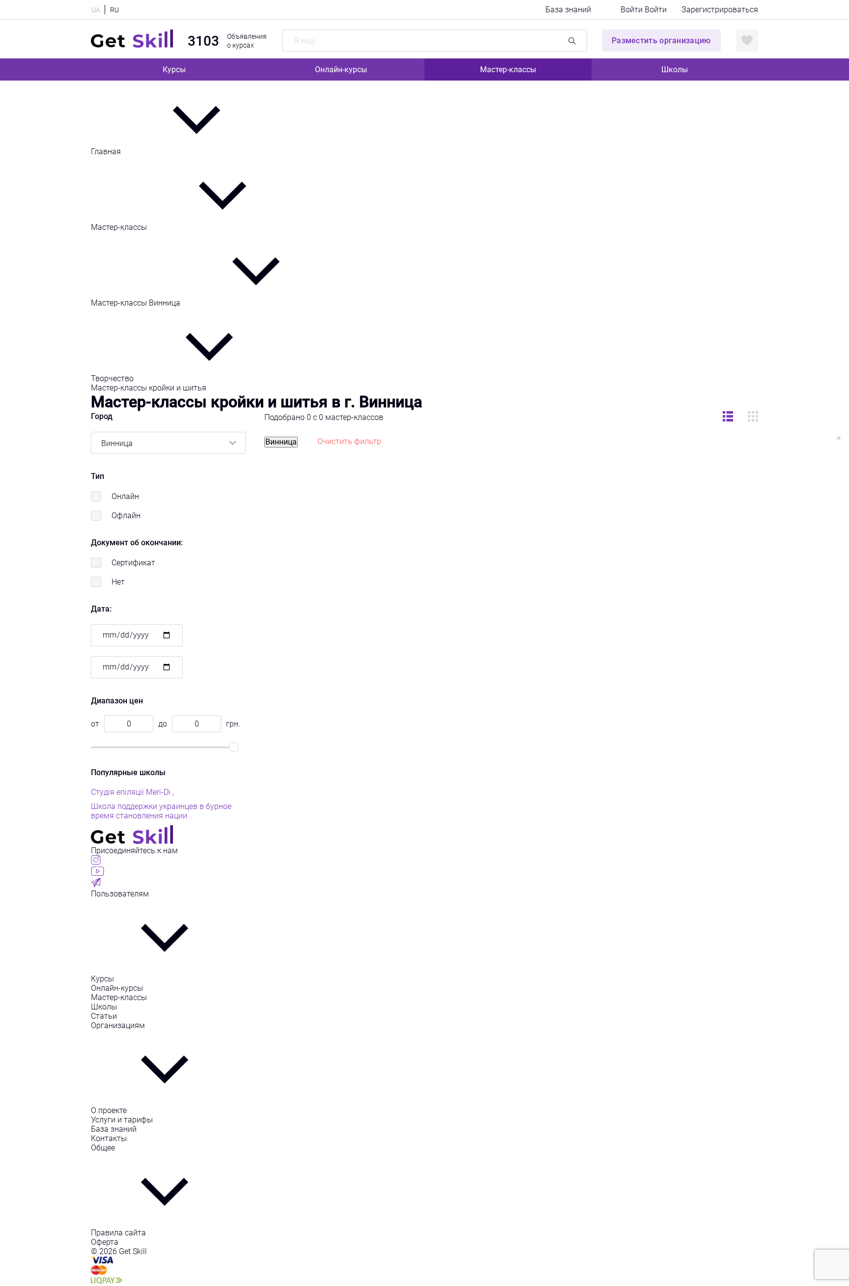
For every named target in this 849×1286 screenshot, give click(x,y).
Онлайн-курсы (341, 69)
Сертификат (133, 563)
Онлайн (125, 496)
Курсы (174, 69)
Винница (281, 442)
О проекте (109, 1110)
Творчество (113, 378)
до (162, 723)
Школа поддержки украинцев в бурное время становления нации (161, 811)
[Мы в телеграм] (96, 884)
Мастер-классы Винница (136, 303)
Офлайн (126, 515)
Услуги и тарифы (122, 1119)
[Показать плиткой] (728, 417)
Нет (118, 582)
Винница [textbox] (117, 443)
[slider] (234, 747)
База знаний (568, 9)
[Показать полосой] (753, 417)
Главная (107, 151)
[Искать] (572, 40)
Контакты (109, 1138)
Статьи (104, 1016)
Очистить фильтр (349, 441)
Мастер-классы (508, 69)
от (95, 723)
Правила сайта (118, 1232)
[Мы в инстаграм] (96, 862)
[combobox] (168, 443)
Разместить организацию (661, 40)
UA (95, 10)
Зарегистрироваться (719, 9)
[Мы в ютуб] (97, 873)
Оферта (104, 1242)
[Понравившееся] (747, 40)
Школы (674, 69)
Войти (633, 9)
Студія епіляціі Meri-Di (131, 792)
